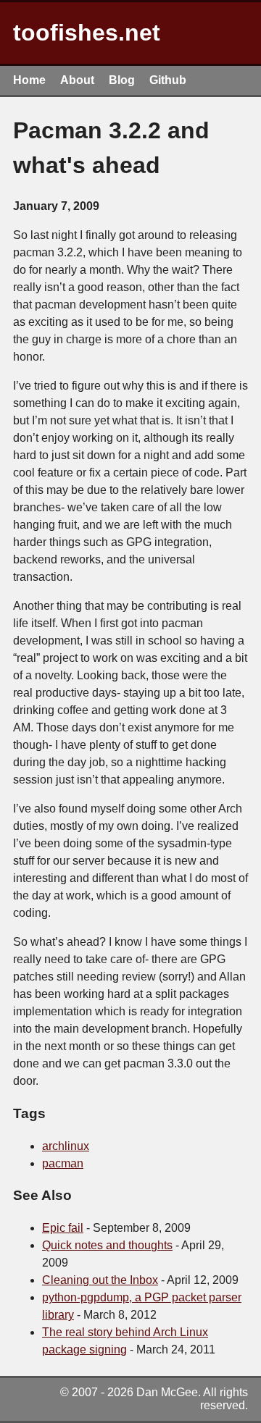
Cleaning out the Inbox (100, 1280)
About (77, 80)
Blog (122, 80)
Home (29, 80)
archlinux (65, 1146)
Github (167, 80)
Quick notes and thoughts (107, 1245)
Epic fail (62, 1228)
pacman (62, 1163)
